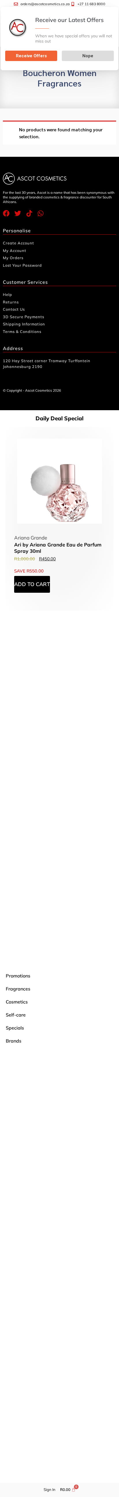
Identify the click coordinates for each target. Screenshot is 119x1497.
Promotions (18, 976)
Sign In (49, 1489)
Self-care (16, 1015)
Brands (13, 1041)
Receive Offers (31, 55)
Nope (87, 55)
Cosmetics (17, 1002)
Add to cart (32, 584)
